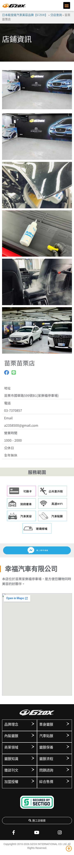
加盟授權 (11, 782)
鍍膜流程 (46, 759)
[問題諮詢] (68, 770)
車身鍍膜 (46, 724)
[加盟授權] (33, 781)
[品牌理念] (33, 724)
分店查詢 (56, 15)
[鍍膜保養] (68, 747)
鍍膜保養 (46, 747)
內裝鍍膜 (11, 736)
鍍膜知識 (11, 759)
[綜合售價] (68, 781)
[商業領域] (33, 747)
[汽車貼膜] (68, 735)
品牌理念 (11, 724)
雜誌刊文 (11, 770)
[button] (66, 5)
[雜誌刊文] (33, 770)
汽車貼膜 (46, 736)
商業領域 (11, 747)
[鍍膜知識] (33, 758)
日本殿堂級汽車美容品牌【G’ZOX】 (25, 15)
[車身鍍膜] (68, 724)
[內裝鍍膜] (33, 735)
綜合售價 (46, 782)
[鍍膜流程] (68, 758)
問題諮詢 (46, 770)
